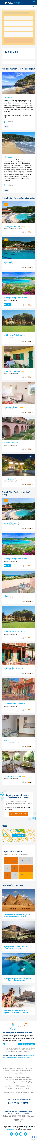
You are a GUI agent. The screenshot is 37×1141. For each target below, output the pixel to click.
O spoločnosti (18, 1088)
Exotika (7, 1071)
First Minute (14, 7)
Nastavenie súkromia (22, 1092)
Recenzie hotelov (25, 1071)
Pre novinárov (8, 1086)
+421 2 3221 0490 (18, 1103)
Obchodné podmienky (12, 1079)
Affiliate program (20, 1086)
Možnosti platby (10, 1082)
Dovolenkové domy (18, 1073)
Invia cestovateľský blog (24, 1082)
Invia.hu (28, 1128)
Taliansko (21, 7)
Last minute (29, 1068)
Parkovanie (14, 1071)
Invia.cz (24, 1128)
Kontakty (27, 1088)
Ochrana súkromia (8, 1092)
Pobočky (10, 1088)
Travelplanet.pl (10, 1129)
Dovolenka (7, 7)
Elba (26, 7)
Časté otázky (9, 1077)
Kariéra (29, 1086)
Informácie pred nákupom (23, 1077)
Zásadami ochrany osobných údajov (19, 1057)
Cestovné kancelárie (9, 1068)
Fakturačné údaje (25, 1079)
